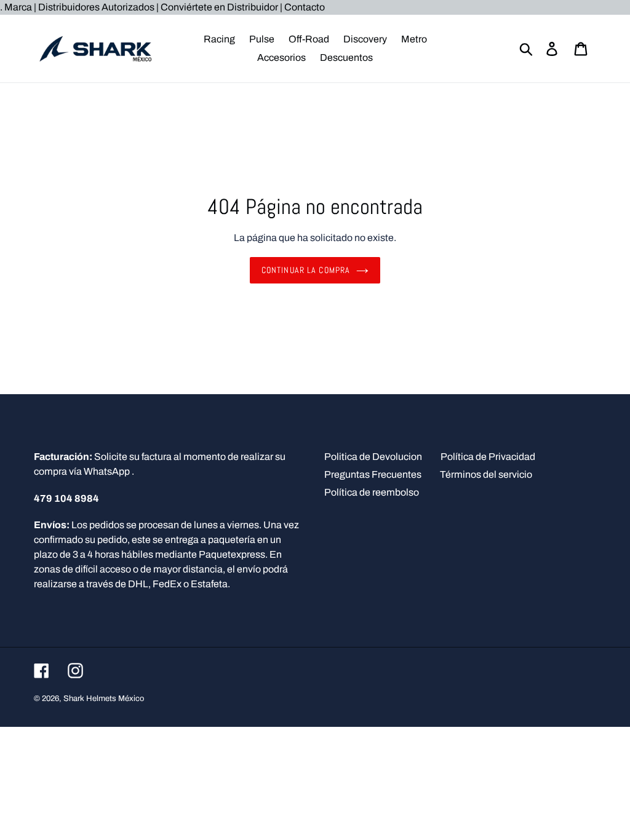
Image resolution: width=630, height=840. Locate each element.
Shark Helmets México (103, 698)
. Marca (17, 7)
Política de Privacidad (488, 456)
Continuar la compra (305, 269)
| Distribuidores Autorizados (94, 7)
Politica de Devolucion (373, 456)
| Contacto (302, 7)
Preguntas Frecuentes (372, 474)
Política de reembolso (371, 492)
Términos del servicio (486, 474)
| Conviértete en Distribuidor (218, 7)
